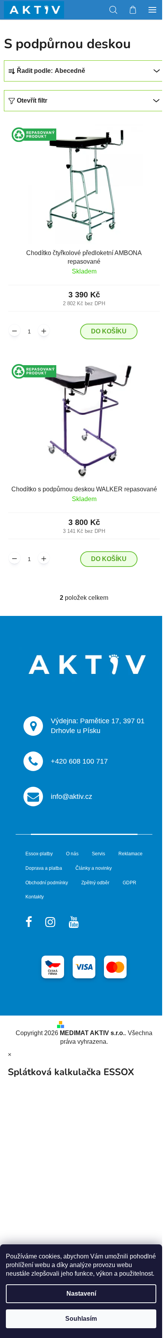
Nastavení (81, 1293)
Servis (98, 853)
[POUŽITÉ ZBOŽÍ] (84, 184)
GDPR (129, 882)
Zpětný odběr (95, 882)
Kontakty (34, 897)
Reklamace (130, 853)
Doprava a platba (43, 868)
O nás (72, 853)
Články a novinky (93, 868)
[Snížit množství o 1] (14, 330)
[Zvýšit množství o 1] (44, 330)
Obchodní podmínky (46, 882)
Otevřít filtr (32, 100)
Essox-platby (39, 853)
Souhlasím (81, 1318)
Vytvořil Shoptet (89, 1024)
